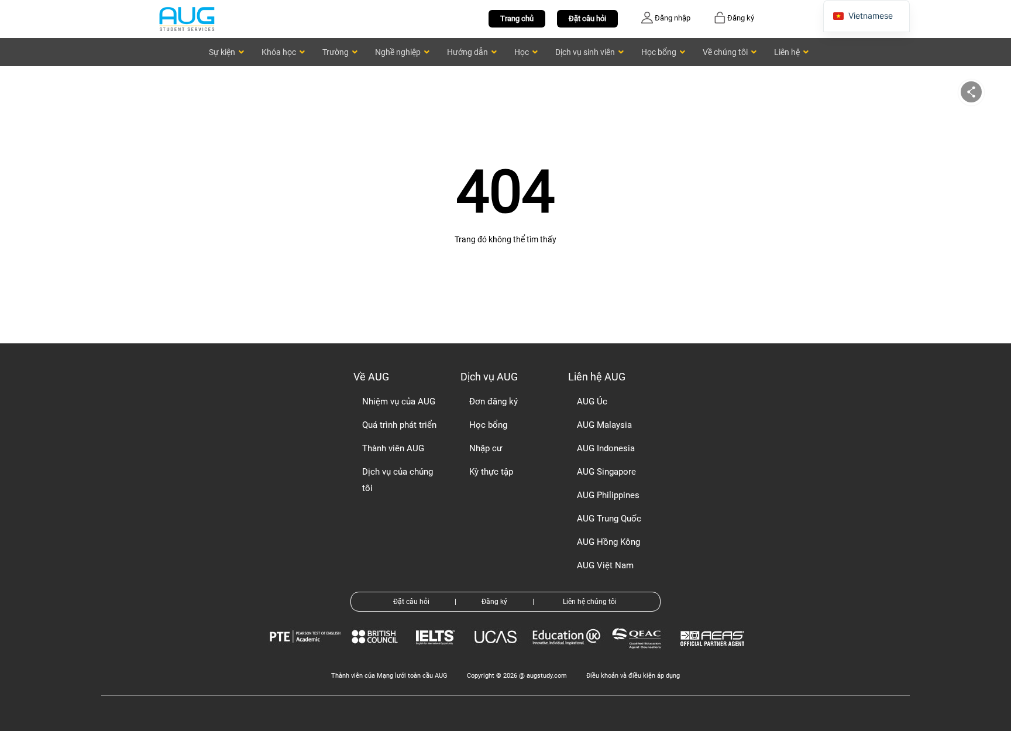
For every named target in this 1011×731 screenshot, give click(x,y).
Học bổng (488, 425)
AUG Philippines (608, 495)
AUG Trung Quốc (609, 518)
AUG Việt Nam (605, 565)
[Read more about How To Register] (714, 654)
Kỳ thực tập (491, 471)
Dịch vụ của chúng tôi (397, 479)
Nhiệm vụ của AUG (398, 401)
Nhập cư (485, 448)
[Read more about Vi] (186, 18)
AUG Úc (592, 401)
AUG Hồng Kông (608, 542)
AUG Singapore (606, 471)
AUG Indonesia (606, 448)
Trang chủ (517, 18)
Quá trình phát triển (399, 425)
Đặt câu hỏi (587, 18)
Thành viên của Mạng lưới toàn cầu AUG (389, 675)
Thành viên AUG (393, 448)
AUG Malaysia (604, 425)
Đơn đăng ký (493, 401)
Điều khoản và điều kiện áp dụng (633, 675)
